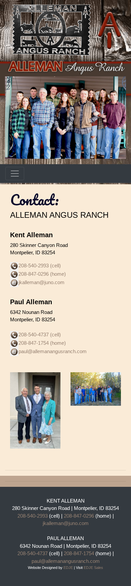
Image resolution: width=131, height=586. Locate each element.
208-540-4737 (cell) (39, 335)
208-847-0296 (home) (42, 274)
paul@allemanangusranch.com (52, 351)
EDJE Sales (93, 568)
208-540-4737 (32, 553)
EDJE (68, 568)
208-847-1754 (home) (42, 343)
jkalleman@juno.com (66, 523)
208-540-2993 (32, 516)
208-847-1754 (78, 553)
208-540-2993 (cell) (39, 265)
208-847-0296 (79, 516)
